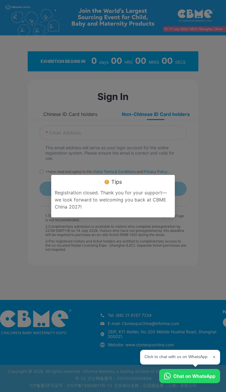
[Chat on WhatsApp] (189, 376)
